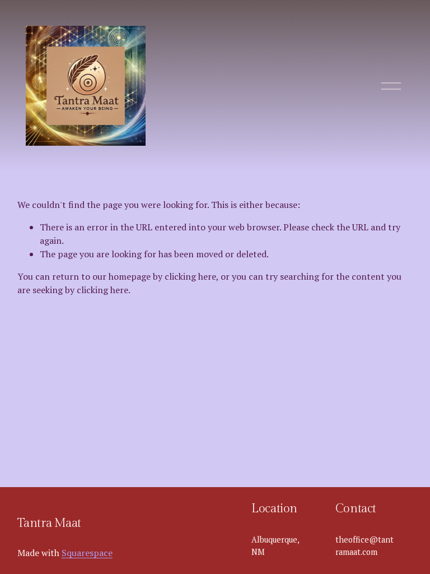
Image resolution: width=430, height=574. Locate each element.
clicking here (190, 276)
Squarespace (87, 553)
